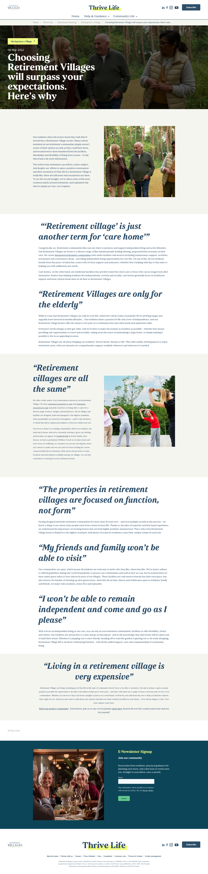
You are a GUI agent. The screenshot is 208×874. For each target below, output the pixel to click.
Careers (78, 856)
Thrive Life (48, 22)
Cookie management (153, 856)
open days (117, 708)
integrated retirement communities (73, 255)
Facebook (167, 7)
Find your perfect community (54, 708)
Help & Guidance (95, 16)
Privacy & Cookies (135, 856)
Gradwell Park (62, 436)
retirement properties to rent (60, 404)
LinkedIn (164, 7)
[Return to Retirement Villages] (40, 7)
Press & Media (89, 856)
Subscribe (191, 7)
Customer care (120, 856)
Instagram (172, 7)
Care (99, 856)
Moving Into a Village (90, 22)
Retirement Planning (67, 22)
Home (75, 16)
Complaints (108, 856)
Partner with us (67, 856)
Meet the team (52, 856)
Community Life (124, 16)
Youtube (177, 7)
